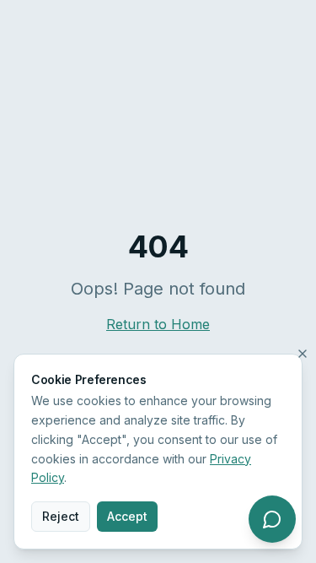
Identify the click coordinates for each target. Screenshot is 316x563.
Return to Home (158, 324)
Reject (60, 516)
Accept (127, 516)
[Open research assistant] (272, 519)
